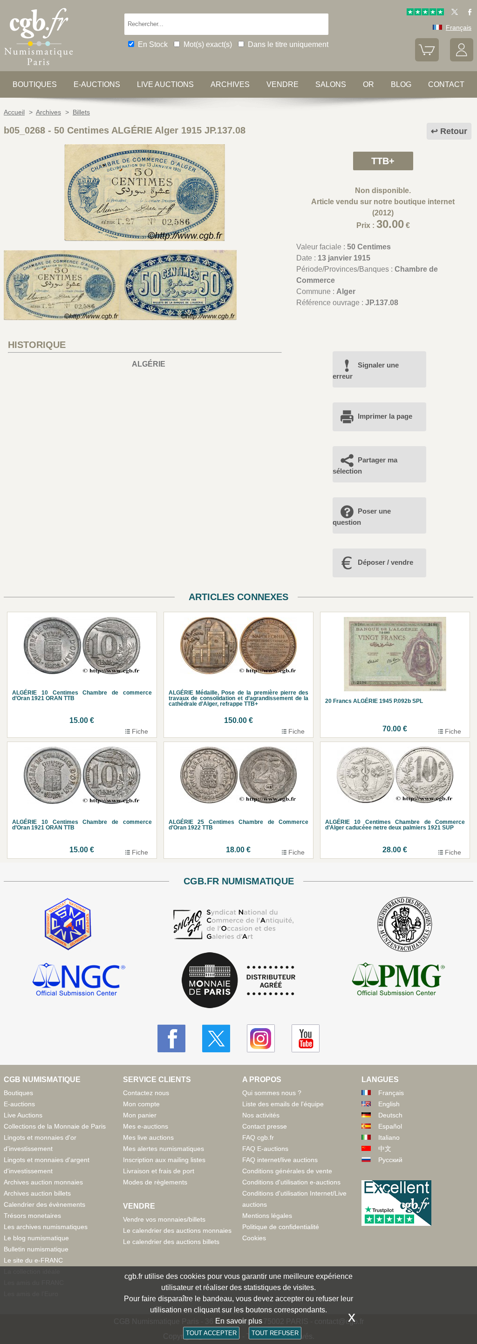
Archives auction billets (37, 1193)
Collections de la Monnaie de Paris (55, 1126)
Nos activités (260, 1115)
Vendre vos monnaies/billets (164, 1219)
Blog (401, 84)
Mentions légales (267, 1215)
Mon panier (140, 1115)
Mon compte (141, 1104)
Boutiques (35, 84)
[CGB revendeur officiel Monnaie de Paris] (238, 981)
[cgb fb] (467, 13)
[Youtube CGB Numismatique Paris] (306, 1038)
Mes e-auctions (145, 1126)
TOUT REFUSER (275, 1333)
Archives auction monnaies (43, 1182)
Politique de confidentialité (280, 1226)
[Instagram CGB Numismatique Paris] (261, 1038)
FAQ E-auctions (265, 1148)
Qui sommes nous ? (271, 1093)
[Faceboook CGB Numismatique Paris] (171, 1038)
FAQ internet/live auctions (280, 1159)
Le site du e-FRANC (33, 1260)
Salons (330, 84)
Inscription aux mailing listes (164, 1159)
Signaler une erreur (366, 370)
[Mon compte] (461, 59)
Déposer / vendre (385, 562)
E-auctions (97, 84)
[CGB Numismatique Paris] (39, 67)
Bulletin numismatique (36, 1249)
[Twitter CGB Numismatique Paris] (216, 1038)
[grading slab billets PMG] (398, 981)
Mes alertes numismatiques (163, 1148)
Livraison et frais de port (158, 1171)
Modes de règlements (155, 1182)
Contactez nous (146, 1093)
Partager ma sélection (365, 465)
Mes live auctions (148, 1137)
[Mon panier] (426, 59)
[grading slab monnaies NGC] (78, 980)
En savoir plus (238, 1321)
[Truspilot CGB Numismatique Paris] (425, 13)
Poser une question (362, 516)
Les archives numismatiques (46, 1226)
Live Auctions (23, 1115)
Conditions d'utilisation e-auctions (291, 1182)
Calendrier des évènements (44, 1204)
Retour (453, 131)
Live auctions (165, 84)
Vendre (282, 84)
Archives (230, 84)
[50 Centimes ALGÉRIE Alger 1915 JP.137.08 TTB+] (144, 238)
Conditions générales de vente (287, 1171)
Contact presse (264, 1126)
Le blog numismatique (36, 1238)
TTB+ (383, 161)
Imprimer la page (385, 416)
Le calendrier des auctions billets (171, 1241)
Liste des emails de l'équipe (283, 1104)
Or (368, 84)
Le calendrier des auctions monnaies (177, 1230)
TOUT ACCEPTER (211, 1333)
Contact (446, 84)
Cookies (254, 1238)
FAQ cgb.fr (258, 1137)
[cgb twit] (453, 13)
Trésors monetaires (32, 1215)
